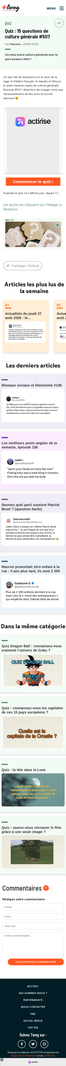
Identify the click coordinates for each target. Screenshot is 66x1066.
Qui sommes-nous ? (33, 993)
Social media (33, 1020)
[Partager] (59, 23)
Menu (52, 8)
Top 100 (33, 1027)
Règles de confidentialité (24, 1055)
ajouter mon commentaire (35, 962)
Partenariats (33, 1000)
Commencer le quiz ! (33, 181)
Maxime (15, 44)
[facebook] (22, 1044)
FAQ (33, 1013)
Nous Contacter (33, 1006)
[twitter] (33, 1044)
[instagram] (44, 1044)
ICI (57, 193)
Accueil (33, 986)
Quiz (8, 23)
